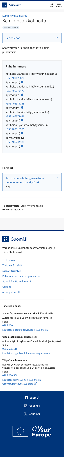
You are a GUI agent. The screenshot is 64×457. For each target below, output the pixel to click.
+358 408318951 (15, 129)
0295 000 (7, 325)
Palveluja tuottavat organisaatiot (21, 276)
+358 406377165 (15, 104)
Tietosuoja (8, 260)
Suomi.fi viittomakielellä (16, 281)
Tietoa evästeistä (12, 265)
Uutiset (6, 287)
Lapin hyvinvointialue (14, 16)
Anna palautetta (11, 292)
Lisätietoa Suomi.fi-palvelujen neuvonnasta (25, 329)
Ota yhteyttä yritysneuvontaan (23, 383)
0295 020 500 (10, 375)
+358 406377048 (15, 116)
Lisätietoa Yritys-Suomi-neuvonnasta (21, 379)
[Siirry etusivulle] (14, 4)
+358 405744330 (15, 142)
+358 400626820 (15, 78)
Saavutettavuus (11, 271)
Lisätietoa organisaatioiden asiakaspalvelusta (26, 353)
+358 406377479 (15, 91)
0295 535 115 (10, 349)
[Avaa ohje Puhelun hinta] (22, 81)
